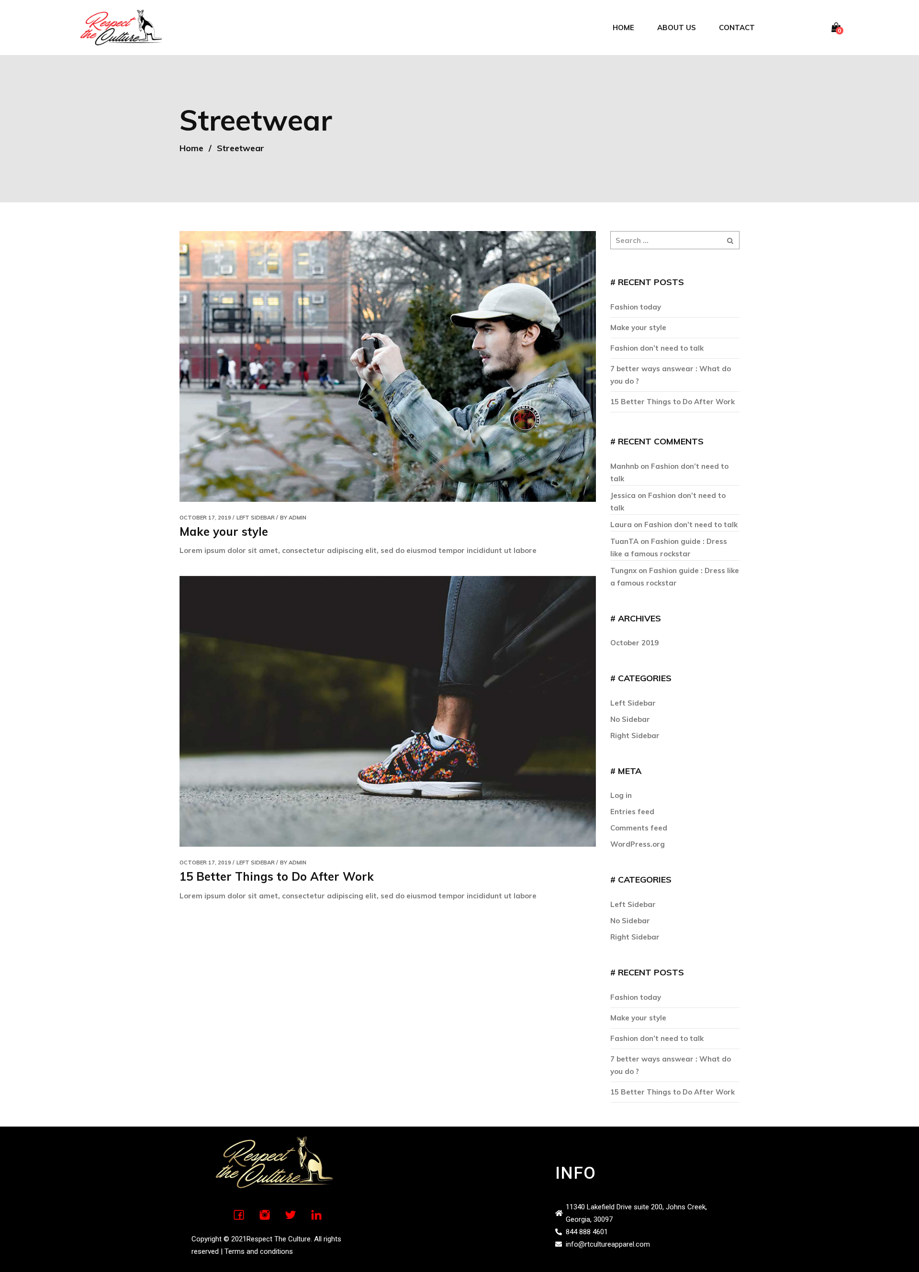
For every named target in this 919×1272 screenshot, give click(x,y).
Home (623, 27)
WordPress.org (637, 844)
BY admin (293, 517)
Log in (621, 795)
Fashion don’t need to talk (657, 348)
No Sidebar (630, 719)
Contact (737, 27)
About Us (676, 27)
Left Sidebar (633, 703)
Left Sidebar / (257, 517)
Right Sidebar (635, 735)
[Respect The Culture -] (121, 26)
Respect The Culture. (279, 1239)
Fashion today (635, 306)
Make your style (223, 531)
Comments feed (638, 827)
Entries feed (632, 811)
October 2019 (634, 642)
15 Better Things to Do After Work (276, 876)
